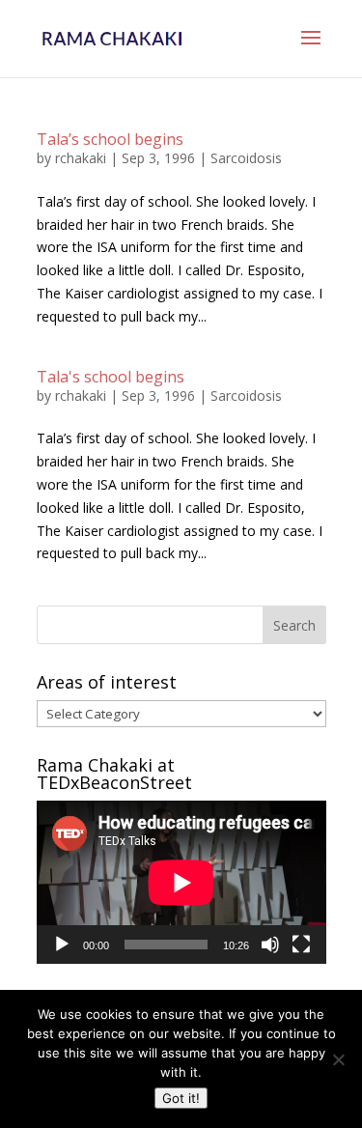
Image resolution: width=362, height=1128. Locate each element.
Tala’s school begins (110, 139)
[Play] (61, 944)
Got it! (181, 1098)
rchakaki (80, 158)
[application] (181, 882)
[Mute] (270, 944)
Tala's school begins (110, 376)
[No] (338, 1059)
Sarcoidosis (246, 158)
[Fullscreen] (301, 944)
